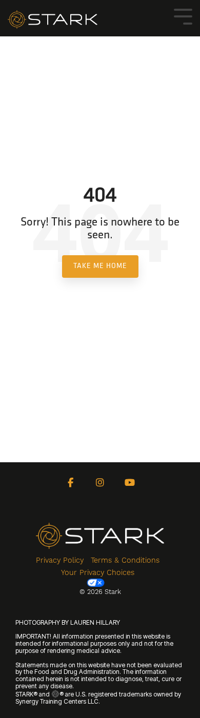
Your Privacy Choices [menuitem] (97, 572)
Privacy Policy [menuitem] (60, 560)
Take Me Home (100, 266)
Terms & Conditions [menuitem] (125, 560)
